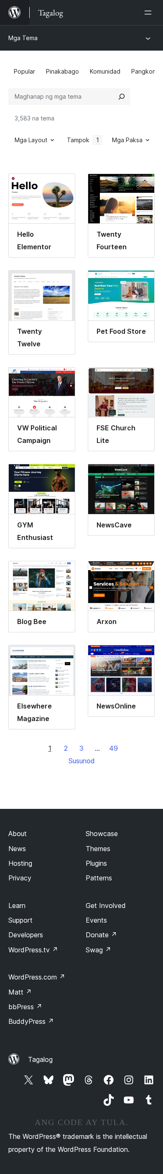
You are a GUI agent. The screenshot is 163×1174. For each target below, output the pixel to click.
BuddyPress (31, 1021)
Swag (98, 950)
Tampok (83, 139)
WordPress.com (36, 977)
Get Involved (106, 905)
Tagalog (40, 1059)
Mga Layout (31, 139)
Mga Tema (23, 37)
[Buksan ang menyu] (149, 12)
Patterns (99, 878)
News (17, 848)
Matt (20, 992)
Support (20, 920)
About (17, 833)
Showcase (102, 833)
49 (113, 748)
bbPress (25, 1007)
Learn (16, 905)
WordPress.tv (33, 950)
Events (96, 920)
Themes (98, 848)
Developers (25, 935)
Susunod (82, 761)
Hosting (20, 863)
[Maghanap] (121, 96)
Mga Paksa (127, 139)
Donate (101, 935)
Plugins (96, 863)
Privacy (19, 878)
